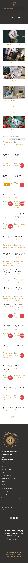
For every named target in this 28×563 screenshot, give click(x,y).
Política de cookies (6, 494)
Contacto (4, 501)
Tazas (3, 481)
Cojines (3, 484)
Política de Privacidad (7, 488)
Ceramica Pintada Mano (8, 478)
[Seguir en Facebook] (11, 518)
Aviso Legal (4, 491)
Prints (3, 472)
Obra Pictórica (5, 466)
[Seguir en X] (14, 518)
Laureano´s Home (6, 475)
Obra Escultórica (6, 469)
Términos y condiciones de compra (11, 498)
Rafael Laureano (17, 552)
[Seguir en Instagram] (17, 518)
